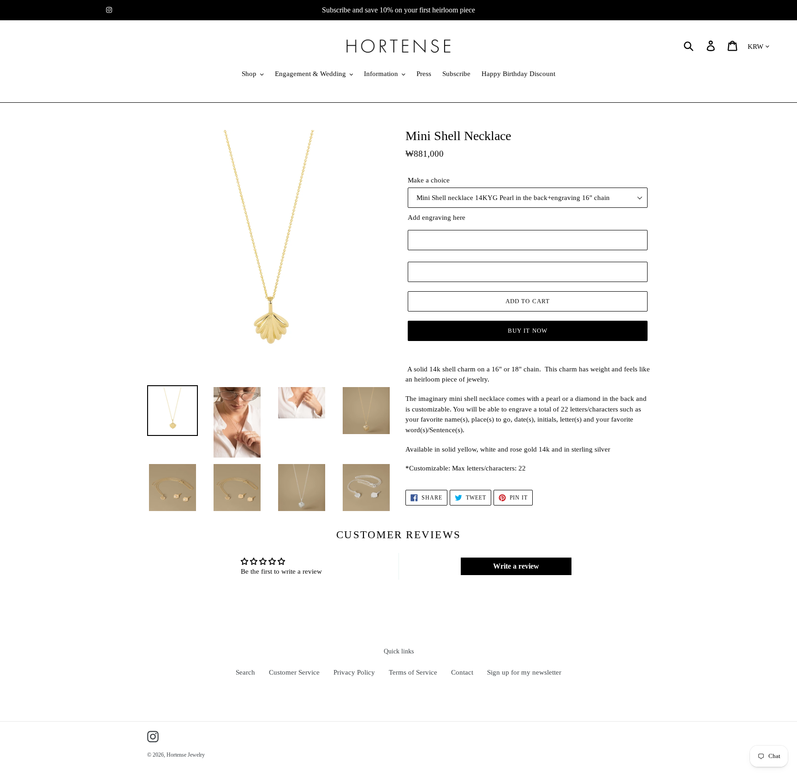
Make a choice (429, 180)
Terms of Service (413, 672)
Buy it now (527, 330)
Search (245, 672)
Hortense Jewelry (186, 755)
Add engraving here (436, 217)
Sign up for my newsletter (524, 672)
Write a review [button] (516, 566)
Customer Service (294, 672)
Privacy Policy (354, 672)
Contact (462, 672)
